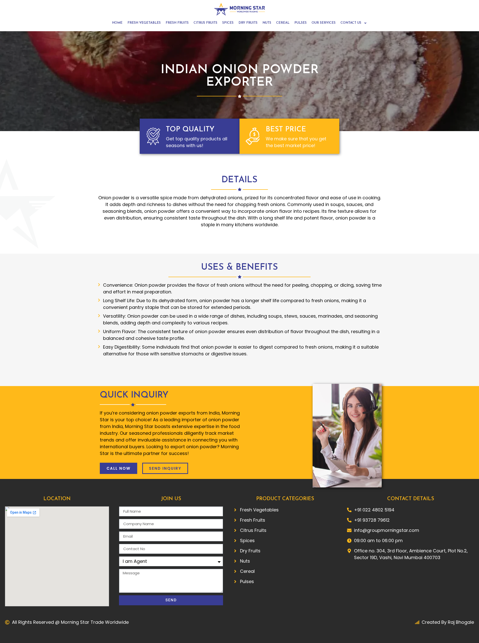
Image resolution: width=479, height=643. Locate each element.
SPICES (228, 22)
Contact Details (410, 498)
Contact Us (351, 22)
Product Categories (285, 498)
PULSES (300, 22)
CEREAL (282, 22)
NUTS (266, 22)
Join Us (171, 498)
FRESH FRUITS (177, 22)
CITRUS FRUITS (205, 22)
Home (117, 22)
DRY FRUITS (248, 22)
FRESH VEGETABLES (144, 22)
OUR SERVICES (324, 22)
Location (57, 498)
